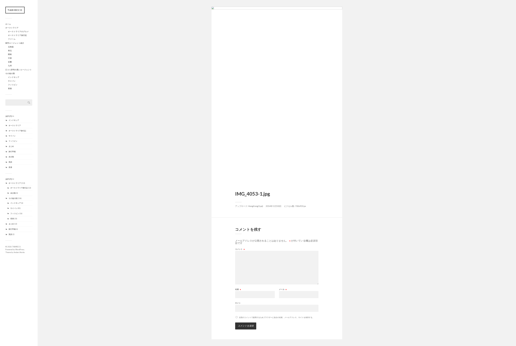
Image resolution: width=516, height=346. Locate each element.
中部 (10, 58)
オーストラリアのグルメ (18, 31)
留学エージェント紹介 (14, 43)
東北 (10, 50)
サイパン (12, 81)
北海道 (11, 47)
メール (283, 289)
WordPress (19, 249)
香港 (10, 88)
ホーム (8, 24)
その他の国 (10, 73)
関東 (10, 54)
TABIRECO (15, 10)
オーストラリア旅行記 (17, 35)
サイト (238, 303)
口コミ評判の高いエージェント (18, 70)
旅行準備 (12, 151)
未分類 (11, 157)
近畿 (10, 62)
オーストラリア (12, 28)
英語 (10, 162)
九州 (10, 66)
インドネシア (13, 77)
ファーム (12, 39)
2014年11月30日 (273, 206)
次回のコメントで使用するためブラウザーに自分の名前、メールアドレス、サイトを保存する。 (276, 317)
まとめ (11, 146)
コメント (240, 249)
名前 (238, 289)
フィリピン (12, 85)
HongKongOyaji (255, 206)
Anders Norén (19, 252)
